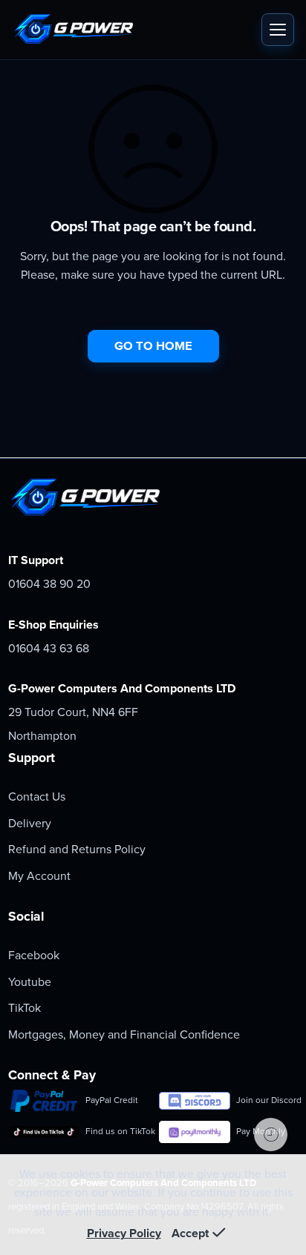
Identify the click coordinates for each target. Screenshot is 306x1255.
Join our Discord (267, 1100)
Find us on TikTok (116, 1131)
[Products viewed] (270, 1134)
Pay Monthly (260, 1131)
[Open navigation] (277, 29)
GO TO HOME (153, 346)
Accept (190, 1233)
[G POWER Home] (133, 29)
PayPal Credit (111, 1100)
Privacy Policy (124, 1233)
